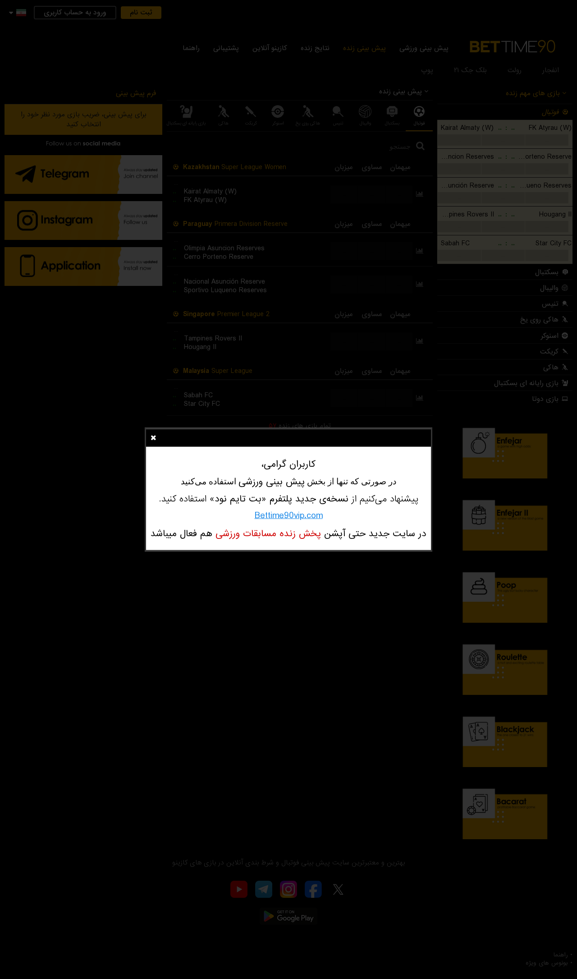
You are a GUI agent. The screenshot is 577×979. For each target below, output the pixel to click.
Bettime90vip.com (289, 516)
